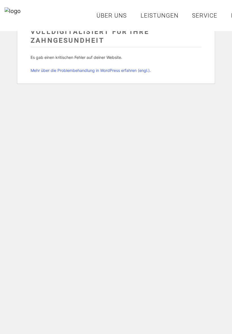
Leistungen (160, 15)
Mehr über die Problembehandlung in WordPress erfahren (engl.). (91, 70)
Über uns (111, 15)
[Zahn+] (19, 13)
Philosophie (61, 15)
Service (204, 15)
